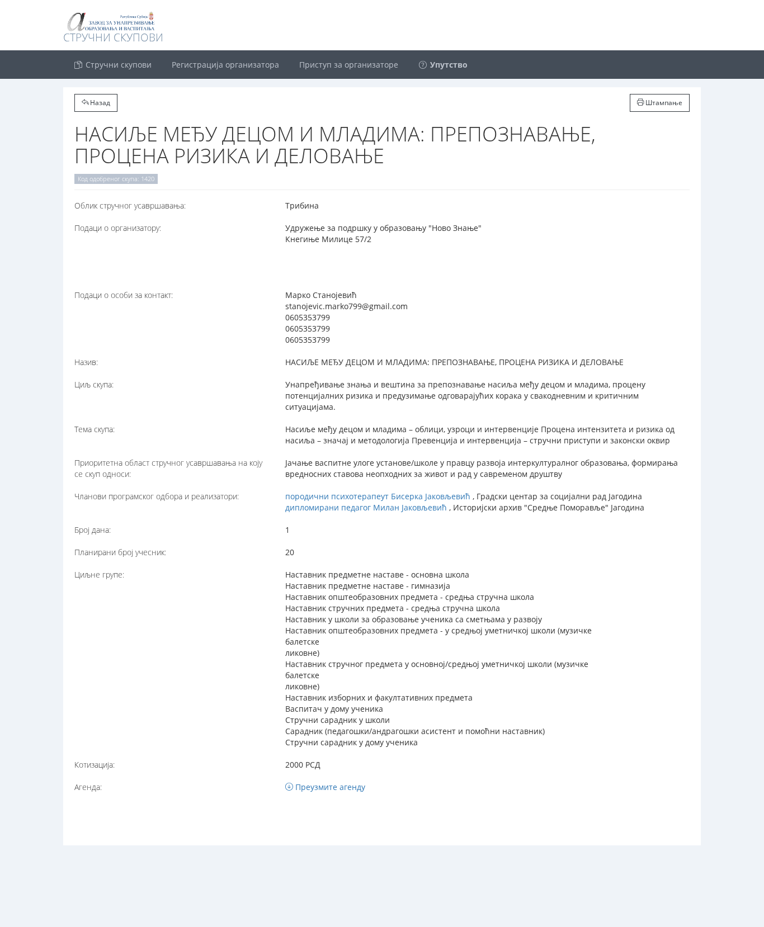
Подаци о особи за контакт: (123, 295)
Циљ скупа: (94, 384)
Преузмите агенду (329, 787)
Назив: (86, 362)
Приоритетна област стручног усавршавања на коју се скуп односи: (168, 468)
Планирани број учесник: (120, 552)
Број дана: (92, 529)
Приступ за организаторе (348, 64)
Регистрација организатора (225, 64)
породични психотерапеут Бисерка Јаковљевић (377, 496)
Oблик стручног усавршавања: (130, 205)
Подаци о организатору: (117, 228)
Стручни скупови (117, 64)
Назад (99, 102)
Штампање (663, 102)
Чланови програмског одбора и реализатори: (156, 496)
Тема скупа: (94, 429)
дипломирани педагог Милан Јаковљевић (366, 507)
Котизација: (94, 764)
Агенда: (88, 787)
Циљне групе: (99, 574)
